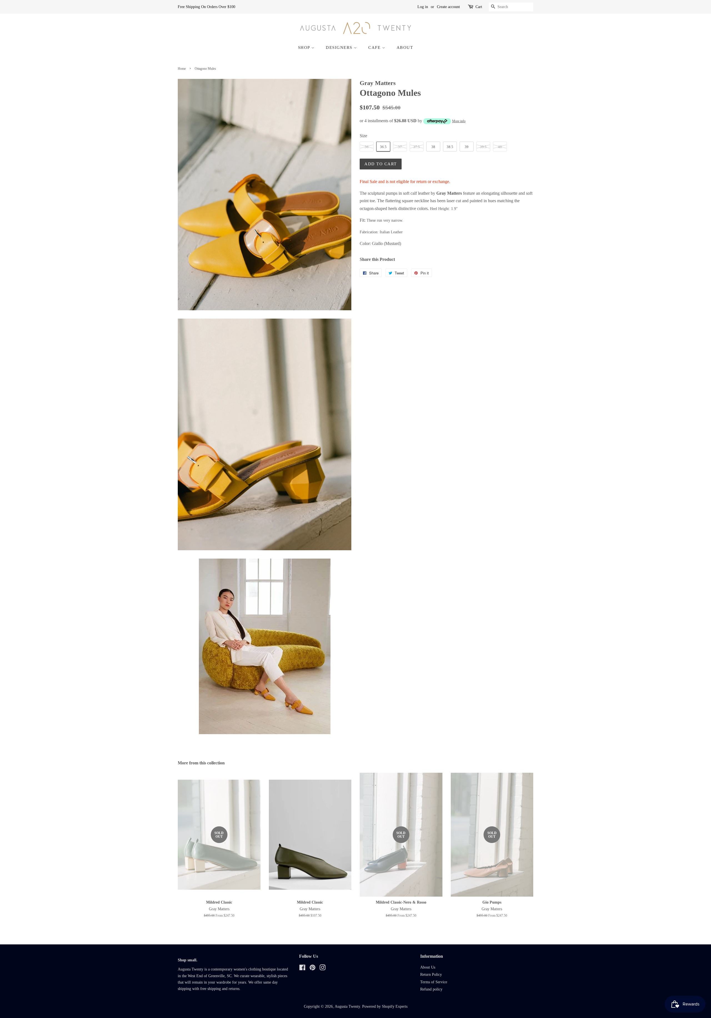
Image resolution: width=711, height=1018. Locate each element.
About (405, 47)
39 (467, 147)
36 (367, 147)
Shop (305, 47)
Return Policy (431, 974)
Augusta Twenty (347, 1006)
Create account (448, 7)
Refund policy (431, 989)
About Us (427, 967)
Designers (340, 47)
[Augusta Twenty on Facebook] (302, 969)
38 (433, 147)
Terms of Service (433, 982)
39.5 (483, 147)
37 (400, 147)
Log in (422, 7)
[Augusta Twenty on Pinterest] (312, 969)
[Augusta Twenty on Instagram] (322, 969)
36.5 (383, 147)
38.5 (450, 147)
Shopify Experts (394, 1006)
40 (500, 147)
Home (182, 69)
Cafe (375, 47)
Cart (478, 7)
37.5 (416, 147)
